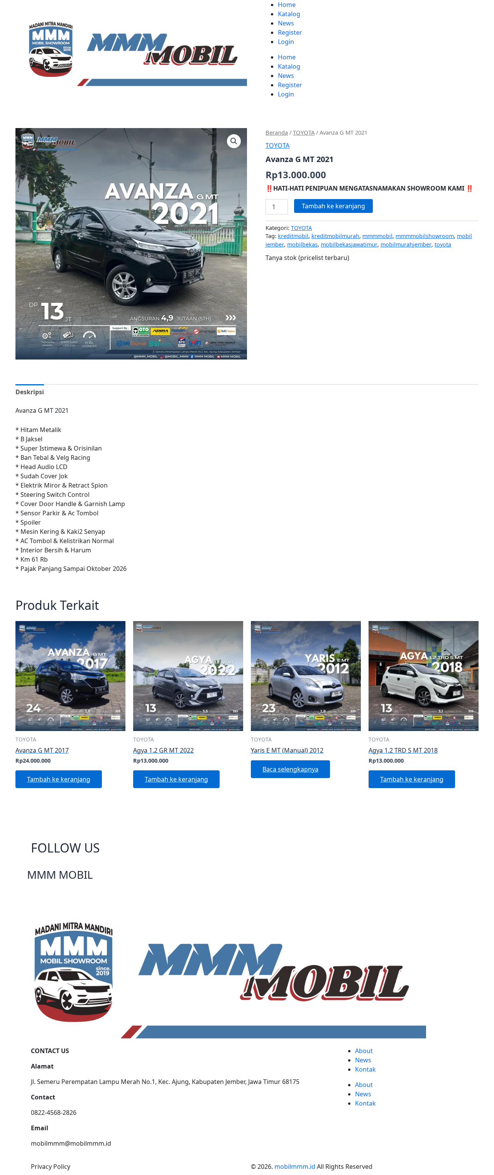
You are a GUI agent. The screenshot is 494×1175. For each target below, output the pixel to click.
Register (290, 32)
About (364, 1051)
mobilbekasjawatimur (349, 244)
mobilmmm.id (294, 1166)
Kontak (365, 1069)
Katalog (289, 14)
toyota (443, 244)
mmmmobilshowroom (425, 236)
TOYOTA (304, 132)
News (286, 23)
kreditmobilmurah (335, 236)
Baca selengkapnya (290, 769)
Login (286, 41)
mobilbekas (302, 244)
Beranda (277, 132)
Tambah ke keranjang (333, 206)
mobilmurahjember (406, 244)
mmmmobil (377, 236)
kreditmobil (293, 236)
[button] (234, 141)
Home (287, 4)
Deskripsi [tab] (29, 392)
